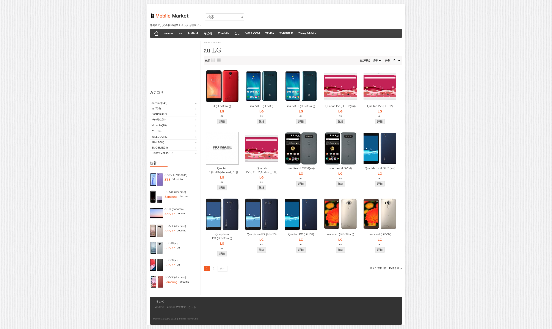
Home (207, 42)
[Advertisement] (322, 15)
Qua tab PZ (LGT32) (380, 106)
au (180, 33)
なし (237, 33)
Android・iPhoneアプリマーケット (175, 307)
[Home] (156, 33)
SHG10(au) (171, 243)
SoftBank (193, 33)
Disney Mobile (307, 33)
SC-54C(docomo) (175, 192)
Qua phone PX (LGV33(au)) (222, 236)
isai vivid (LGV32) (380, 234)
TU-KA (269, 33)
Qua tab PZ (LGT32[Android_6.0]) (261, 170)
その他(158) (159, 119)
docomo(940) (159, 103)
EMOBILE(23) (160, 147)
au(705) (156, 108)
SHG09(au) (171, 260)
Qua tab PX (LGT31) (301, 234)
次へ (222, 268)
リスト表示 (219, 60)
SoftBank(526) (160, 113)
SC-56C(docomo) (175, 277)
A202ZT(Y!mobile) (176, 175)
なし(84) (157, 131)
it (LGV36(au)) (222, 106)
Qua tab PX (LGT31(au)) (380, 168)
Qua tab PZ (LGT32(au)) (340, 106)
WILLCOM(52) (160, 136)
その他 (208, 33)
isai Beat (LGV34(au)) (301, 168)
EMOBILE (286, 33)
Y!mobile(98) (159, 125)
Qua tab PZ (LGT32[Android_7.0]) (222, 170)
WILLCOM (252, 33)
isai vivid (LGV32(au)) (340, 234)
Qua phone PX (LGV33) (261, 234)
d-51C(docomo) (174, 209)
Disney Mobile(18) (162, 153)
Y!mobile (223, 33)
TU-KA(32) (158, 142)
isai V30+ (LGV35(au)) (301, 106)
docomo (169, 33)
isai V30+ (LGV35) (261, 106)
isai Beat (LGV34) (340, 168)
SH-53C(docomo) (175, 226)
